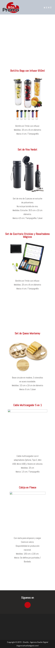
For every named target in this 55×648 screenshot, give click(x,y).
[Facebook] (27, 605)
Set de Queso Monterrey (27, 333)
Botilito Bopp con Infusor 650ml (27, 70)
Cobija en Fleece (27, 487)
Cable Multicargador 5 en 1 (27, 405)
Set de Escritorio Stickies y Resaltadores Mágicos (27, 235)
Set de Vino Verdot (27, 149)
